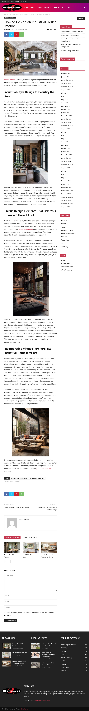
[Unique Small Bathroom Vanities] (12, 547)
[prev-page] (5, 561)
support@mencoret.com (41, 701)
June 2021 (64, 174)
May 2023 (64, 100)
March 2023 (65, 106)
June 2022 (64, 135)
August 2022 (65, 129)
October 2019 (66, 200)
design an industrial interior (19, 478)
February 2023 (66, 109)
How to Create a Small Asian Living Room (71, 40)
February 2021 (66, 181)
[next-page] (9, 561)
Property (64, 237)
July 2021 (64, 171)
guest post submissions (45, 469)
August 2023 (65, 90)
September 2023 (67, 87)
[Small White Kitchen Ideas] (31, 547)
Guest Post (24, 1)
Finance (64, 224)
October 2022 (66, 122)
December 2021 (67, 155)
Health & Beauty (67, 230)
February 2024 (66, 74)
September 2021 (67, 165)
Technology (58, 7)
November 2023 (67, 80)
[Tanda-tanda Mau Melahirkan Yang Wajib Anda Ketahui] (35, 655)
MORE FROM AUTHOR (29, 537)
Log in (63, 260)
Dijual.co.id (24, 709)
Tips (68, 7)
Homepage (5, 1)
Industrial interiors (26, 229)
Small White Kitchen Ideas (70, 35)
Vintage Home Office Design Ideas (16, 507)
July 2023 (64, 93)
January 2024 (65, 77)
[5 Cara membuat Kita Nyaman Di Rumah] (35, 665)
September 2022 (67, 126)
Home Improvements (33, 7)
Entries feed (65, 263)
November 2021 (67, 158)
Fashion (47, 7)
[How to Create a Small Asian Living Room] (49, 547)
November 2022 (67, 119)
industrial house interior (37, 478)
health (63, 227)
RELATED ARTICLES (12, 537)
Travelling (64, 246)
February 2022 (66, 148)
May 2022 (64, 139)
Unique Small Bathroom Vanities (72, 31)
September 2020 (67, 197)
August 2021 (65, 168)
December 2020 (67, 187)
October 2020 (66, 194)
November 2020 (67, 191)
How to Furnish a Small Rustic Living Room (71, 46)
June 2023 (64, 96)
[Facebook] (6, 34)
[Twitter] (11, 34)
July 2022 (64, 132)
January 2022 (65, 152)
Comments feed (67, 267)
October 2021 (66, 161)
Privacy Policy (15, 1)
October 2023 (66, 83)
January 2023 (65, 113)
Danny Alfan (10, 29)
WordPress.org (66, 270)
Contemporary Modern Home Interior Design (46, 508)
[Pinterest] (16, 34)
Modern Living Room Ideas (70, 51)
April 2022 (64, 142)
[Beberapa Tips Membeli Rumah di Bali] (35, 646)
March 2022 (65, 145)
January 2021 (65, 184)
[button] (84, 7)
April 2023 (64, 103)
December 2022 (67, 116)
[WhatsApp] (21, 34)
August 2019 (65, 207)
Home (6, 14)
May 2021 (64, 178)
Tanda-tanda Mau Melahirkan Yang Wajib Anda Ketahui (48, 654)
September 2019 (67, 204)
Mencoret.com (9, 80)
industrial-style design (12, 481)
